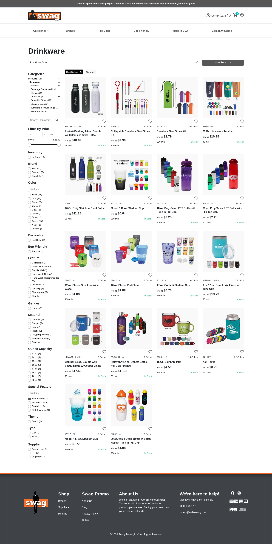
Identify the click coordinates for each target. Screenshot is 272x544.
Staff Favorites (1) (41, 410)
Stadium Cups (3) (39, 104)
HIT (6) (35, 453)
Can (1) (36, 432)
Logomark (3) (38, 456)
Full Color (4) (38, 240)
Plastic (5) (37, 331)
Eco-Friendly (141, 30)
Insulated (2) (38, 284)
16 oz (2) (36, 365)
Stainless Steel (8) (41, 338)
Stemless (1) (38, 296)
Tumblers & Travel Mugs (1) (44, 107)
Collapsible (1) (39, 262)
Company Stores (222, 30)
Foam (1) (36, 327)
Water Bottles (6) (39, 111)
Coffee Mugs (37, 96)
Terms (85, 520)
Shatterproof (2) (40, 292)
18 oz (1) (36, 372)
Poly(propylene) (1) (41, 334)
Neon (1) (36, 225)
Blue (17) (36, 198)
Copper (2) (37, 323)
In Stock (102, 145)
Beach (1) (37, 421)
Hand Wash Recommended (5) (45, 280)
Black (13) (37, 194)
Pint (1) (35, 436)
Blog (84, 507)
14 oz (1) (36, 357)
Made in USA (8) (40, 402)
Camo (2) (36, 206)
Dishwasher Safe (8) (42, 266)
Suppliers (63, 507)
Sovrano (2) (38, 172)
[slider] (29, 144)
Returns (62, 513)
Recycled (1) (38, 251)
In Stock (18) (38, 157)
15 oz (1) (36, 361)
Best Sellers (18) (40, 398)
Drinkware (34, 82)
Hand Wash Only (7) (42, 274)
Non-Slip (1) (38, 288)
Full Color (104, 30)
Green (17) (37, 221)
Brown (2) (37, 202)
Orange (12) (38, 228)
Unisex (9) (37, 308)
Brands (70, 30)
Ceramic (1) (38, 319)
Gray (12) (37, 217)
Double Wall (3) (39, 270)
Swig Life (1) (38, 176)
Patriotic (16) (38, 406)
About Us (87, 501)
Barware (35, 85)
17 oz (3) (36, 368)
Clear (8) (36, 209)
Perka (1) (36, 168)
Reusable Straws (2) (41, 100)
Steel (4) (36, 342)
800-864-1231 (218, 15)
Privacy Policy (90, 513)
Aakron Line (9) (39, 449)
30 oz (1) (36, 380)
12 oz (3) (36, 353)
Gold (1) (36, 213)
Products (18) (35, 78)
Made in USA (180, 30)
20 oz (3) (36, 376)
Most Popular (222, 62)
